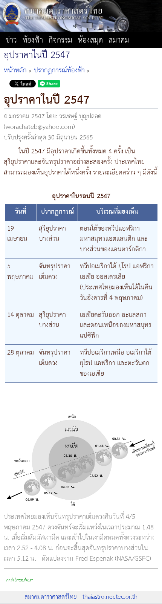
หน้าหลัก (15, 70)
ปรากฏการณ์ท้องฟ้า (59, 70)
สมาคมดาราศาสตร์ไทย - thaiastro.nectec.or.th (81, 597)
